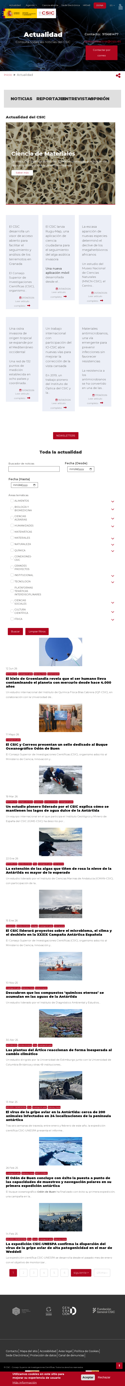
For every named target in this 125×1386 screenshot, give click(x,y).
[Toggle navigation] (120, 9)
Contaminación (53, 674)
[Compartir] (118, 75)
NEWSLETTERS (65, 435)
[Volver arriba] (119, 1365)
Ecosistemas (38, 802)
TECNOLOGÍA (20, 581)
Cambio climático (51, 802)
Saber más (22, 172)
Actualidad (15, 5)
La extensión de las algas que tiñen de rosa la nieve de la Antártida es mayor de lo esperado (58, 870)
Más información (25, 1382)
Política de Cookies (86, 1351)
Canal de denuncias (71, 1355)
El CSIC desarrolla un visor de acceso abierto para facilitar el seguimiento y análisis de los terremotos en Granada (21, 245)
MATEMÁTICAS (21, 531)
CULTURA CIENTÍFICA (21, 611)
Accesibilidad (48, 1351)
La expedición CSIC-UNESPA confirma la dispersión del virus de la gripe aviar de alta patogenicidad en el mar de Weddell (59, 1248)
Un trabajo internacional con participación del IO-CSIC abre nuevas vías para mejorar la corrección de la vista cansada (58, 347)
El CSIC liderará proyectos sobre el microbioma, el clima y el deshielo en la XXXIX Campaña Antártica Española (59, 933)
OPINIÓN (99, 98)
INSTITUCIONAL (22, 575)
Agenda (30, 5)
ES (111, 5)
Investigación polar (25, 674)
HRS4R (86, 5)
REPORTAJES (51, 98)
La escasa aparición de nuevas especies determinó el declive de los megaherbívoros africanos (95, 240)
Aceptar (88, 1377)
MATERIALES (20, 537)
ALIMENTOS (19, 500)
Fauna (35, 1239)
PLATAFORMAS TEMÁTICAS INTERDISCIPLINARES (24, 591)
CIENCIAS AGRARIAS (20, 518)
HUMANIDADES (22, 525)
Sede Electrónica (70, 5)
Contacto (12, 1351)
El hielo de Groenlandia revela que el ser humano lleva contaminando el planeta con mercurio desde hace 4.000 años (58, 682)
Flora (35, 864)
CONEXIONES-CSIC (23, 558)
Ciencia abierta (50, 5)
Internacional (58, 864)
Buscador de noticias (21, 463)
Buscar (15, 631)
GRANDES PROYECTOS (21, 567)
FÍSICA (16, 619)
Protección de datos (43, 1355)
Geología (34, 926)
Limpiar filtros (37, 631)
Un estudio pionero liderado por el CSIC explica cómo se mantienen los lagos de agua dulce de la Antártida (57, 808)
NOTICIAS (21, 98)
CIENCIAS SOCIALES (20, 602)
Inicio (8, 75)
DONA (99, 5)
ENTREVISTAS (77, 98)
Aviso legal (65, 1351)
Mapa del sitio (29, 1351)
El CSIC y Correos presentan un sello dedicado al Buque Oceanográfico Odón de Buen (57, 746)
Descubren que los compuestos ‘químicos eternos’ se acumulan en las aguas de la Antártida (55, 995)
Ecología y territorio (25, 802)
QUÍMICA (18, 550)
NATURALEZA (20, 544)
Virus (29, 1107)
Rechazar (104, 1377)
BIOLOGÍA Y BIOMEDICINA (23, 509)
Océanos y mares (40, 674)
